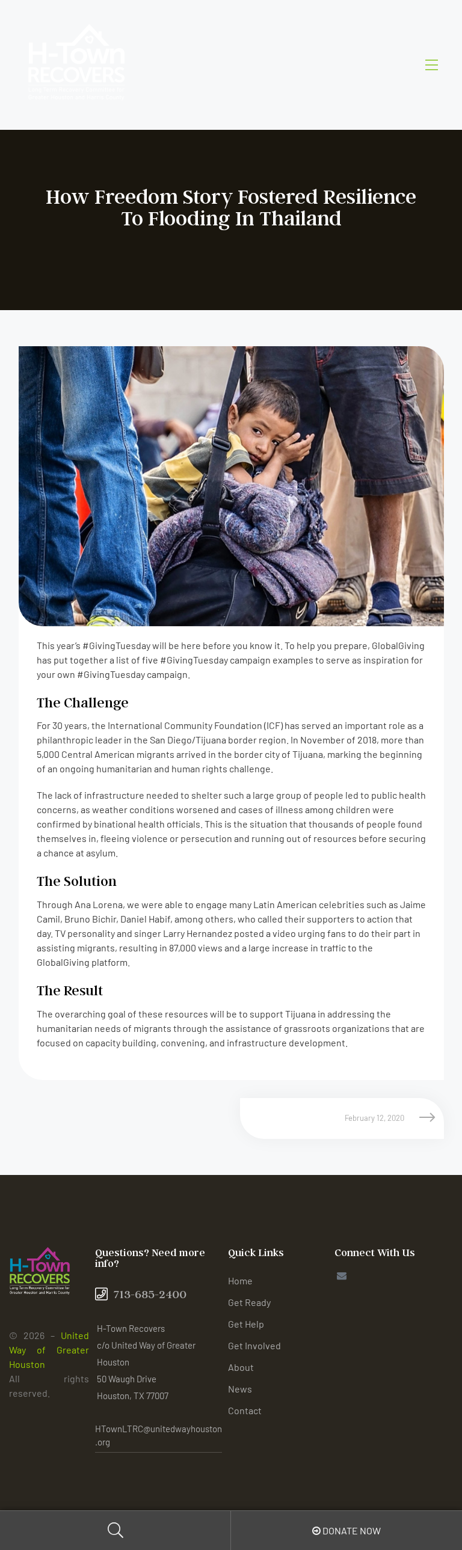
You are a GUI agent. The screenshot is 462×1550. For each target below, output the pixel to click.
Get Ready (249, 1302)
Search (115, 1530)
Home (240, 1280)
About (241, 1367)
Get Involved (254, 1345)
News (240, 1388)
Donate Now (351, 1530)
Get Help (246, 1323)
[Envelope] (341, 1275)
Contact (245, 1410)
